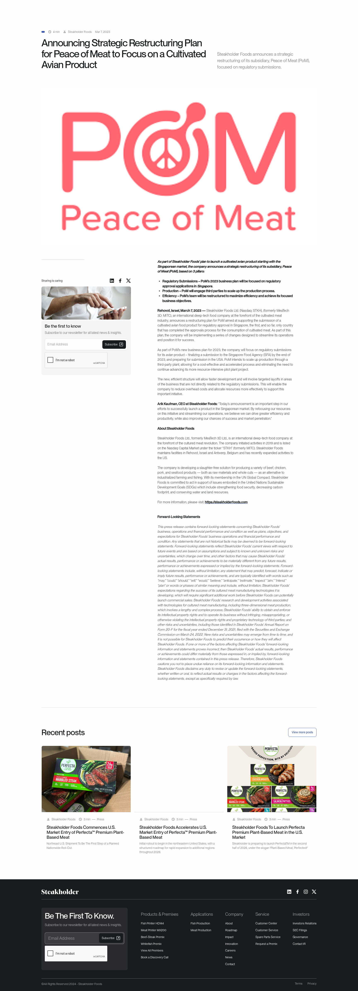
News (228, 957)
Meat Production (201, 930)
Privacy (312, 983)
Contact (230, 964)
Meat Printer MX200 (153, 930)
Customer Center (266, 923)
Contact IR (299, 943)
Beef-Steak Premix (152, 937)
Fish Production (200, 923)
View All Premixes (152, 950)
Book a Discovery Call (154, 957)
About (229, 923)
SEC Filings (300, 930)
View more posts (302, 732)
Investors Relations (305, 923)
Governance (300, 937)
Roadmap (231, 930)
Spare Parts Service (268, 937)
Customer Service (266, 930)
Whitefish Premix (151, 943)
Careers (230, 950)
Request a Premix (266, 943)
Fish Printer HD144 (152, 923)
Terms (298, 983)
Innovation (231, 943)
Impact (229, 937)
